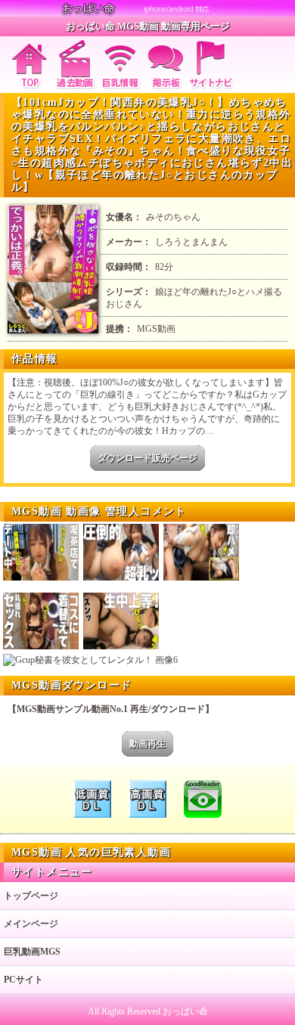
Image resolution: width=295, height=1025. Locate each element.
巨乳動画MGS (32, 951)
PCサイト (23, 979)
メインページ (31, 923)
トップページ (31, 895)
